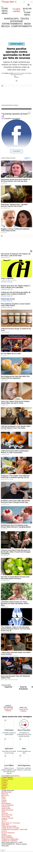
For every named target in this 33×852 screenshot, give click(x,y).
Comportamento (16, 44)
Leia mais (16, 151)
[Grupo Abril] (7, 2)
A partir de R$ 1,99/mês (23, 710)
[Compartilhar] (2, 116)
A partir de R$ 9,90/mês (9, 710)
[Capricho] (16, 11)
